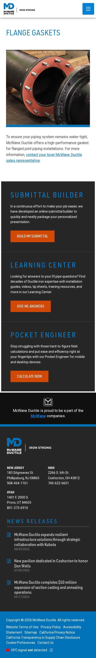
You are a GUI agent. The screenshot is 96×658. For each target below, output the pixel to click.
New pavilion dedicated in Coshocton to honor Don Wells (51, 565)
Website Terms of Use (22, 627)
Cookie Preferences (20, 642)
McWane (38, 416)
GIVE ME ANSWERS (30, 306)
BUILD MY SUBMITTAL (32, 236)
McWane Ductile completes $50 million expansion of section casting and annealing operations (48, 589)
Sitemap (30, 632)
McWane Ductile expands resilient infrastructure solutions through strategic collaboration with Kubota (47, 541)
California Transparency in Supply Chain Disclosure (43, 637)
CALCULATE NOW (29, 376)
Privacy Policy (51, 627)
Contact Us (46, 642)
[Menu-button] (88, 9)
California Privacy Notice (57, 632)
